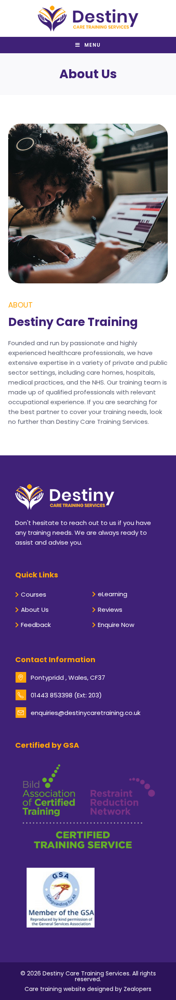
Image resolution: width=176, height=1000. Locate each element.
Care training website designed (69, 989)
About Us (35, 609)
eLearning (112, 594)
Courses (33, 594)
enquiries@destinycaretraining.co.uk (85, 712)
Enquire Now (116, 624)
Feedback (36, 624)
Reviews (110, 609)
